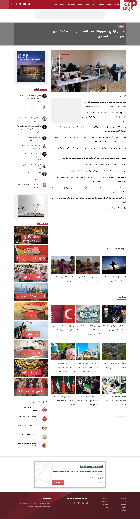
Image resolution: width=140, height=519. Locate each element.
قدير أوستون (37, 101)
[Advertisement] (66, 110)
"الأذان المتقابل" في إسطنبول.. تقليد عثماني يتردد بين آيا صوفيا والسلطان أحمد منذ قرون (88, 367)
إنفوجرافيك (71, 3)
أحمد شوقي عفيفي (34, 112)
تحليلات (101, 3)
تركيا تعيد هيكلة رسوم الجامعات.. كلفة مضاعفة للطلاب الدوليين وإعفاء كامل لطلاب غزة (63, 367)
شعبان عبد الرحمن (35, 140)
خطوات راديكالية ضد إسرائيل (32, 164)
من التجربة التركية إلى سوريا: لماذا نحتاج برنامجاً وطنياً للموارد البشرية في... (29, 127)
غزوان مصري (37, 131)
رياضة (94, 3)
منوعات (62, 3)
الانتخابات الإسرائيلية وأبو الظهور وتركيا (29, 184)
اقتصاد (109, 3)
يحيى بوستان (37, 167)
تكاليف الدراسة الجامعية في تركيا (27, 425)
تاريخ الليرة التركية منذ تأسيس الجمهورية (28, 408)
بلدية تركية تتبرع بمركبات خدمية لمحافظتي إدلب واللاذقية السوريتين (64, 400)
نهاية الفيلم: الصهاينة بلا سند (31, 145)
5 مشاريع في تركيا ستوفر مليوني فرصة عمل (27, 444)
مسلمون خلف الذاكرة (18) (33, 137)
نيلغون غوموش (36, 187)
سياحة (87, 3)
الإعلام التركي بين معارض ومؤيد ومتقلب (27, 417)
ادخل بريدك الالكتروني (96, 477)
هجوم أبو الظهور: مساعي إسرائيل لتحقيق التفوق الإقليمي (30, 97)
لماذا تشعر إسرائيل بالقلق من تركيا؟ (30, 117)
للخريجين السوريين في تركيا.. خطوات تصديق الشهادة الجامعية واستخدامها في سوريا (89, 400)
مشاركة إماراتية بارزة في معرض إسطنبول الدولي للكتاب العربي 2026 (115, 400)
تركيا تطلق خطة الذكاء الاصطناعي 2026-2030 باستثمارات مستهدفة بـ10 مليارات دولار (88, 329)
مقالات (80, 3)
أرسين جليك (37, 148)
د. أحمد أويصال (36, 120)
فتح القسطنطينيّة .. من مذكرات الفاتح (28, 435)
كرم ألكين (38, 178)
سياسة (116, 3)
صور (55, 3)
